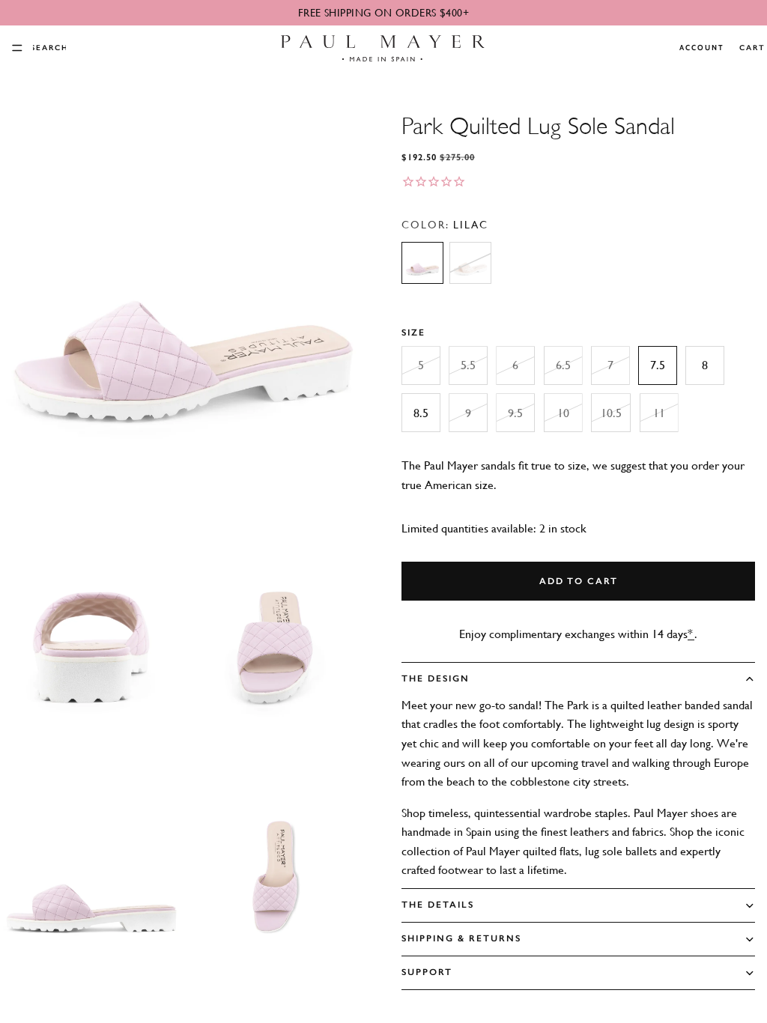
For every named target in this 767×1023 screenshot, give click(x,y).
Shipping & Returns (461, 938)
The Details (437, 904)
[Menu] (17, 48)
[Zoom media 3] (275, 642)
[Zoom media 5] (275, 871)
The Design (435, 678)
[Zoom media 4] (91, 871)
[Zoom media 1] (183, 298)
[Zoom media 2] (91, 642)
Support (426, 972)
